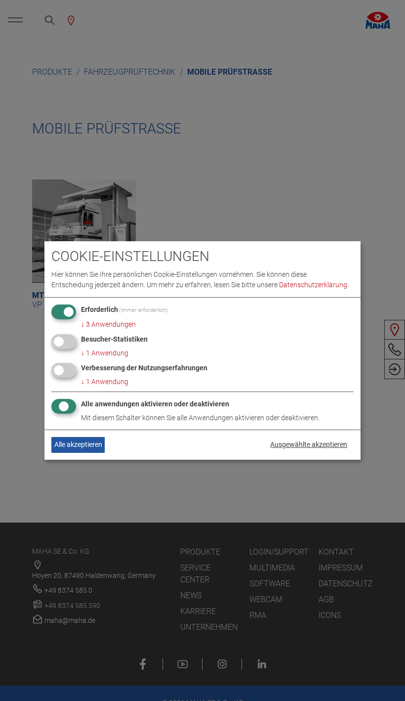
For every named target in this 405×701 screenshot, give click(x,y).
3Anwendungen (108, 324)
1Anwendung (104, 353)
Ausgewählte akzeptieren (308, 444)
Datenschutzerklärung (313, 285)
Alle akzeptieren (78, 444)
